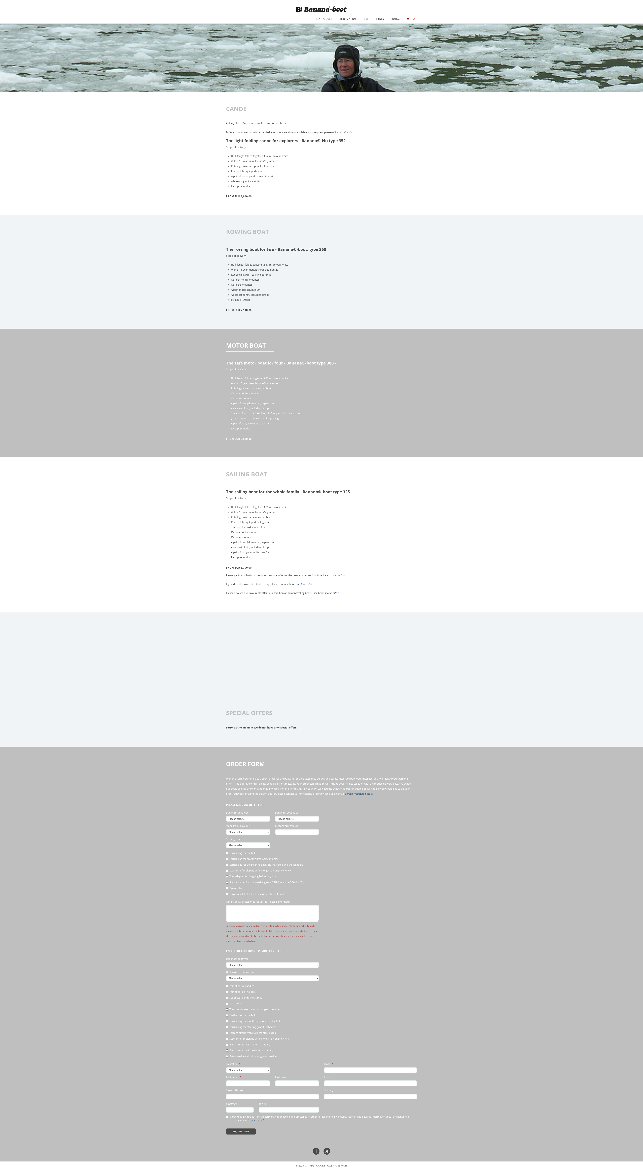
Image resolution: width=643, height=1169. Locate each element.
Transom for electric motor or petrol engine (254, 1009)
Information (347, 18)
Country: (329, 1090)
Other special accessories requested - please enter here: (258, 901)
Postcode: (231, 1103)
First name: (232, 1077)
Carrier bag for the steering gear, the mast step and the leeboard (266, 864)
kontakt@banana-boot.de (359, 793)
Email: (327, 1064)
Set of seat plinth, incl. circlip (245, 997)
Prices (380, 18)
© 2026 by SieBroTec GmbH (310, 1165)
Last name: (281, 1077)
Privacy (330, 1165)
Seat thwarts (236, 1003)
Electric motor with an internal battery (251, 1050)
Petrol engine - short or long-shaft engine (253, 1056)
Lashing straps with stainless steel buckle (252, 1032)
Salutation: (232, 1064)
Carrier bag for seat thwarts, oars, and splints (255, 1021)
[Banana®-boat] (321, 9)
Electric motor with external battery (249, 1044)
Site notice (341, 1165)
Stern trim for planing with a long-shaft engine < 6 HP (260, 870)
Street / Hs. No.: (235, 1090)
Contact (396, 18)
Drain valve (235, 888)
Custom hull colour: (286, 825)
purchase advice (305, 584)
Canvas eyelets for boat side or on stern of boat (256, 894)
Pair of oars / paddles (241, 986)
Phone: (328, 1077)
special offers (332, 593)
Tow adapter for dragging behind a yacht (252, 876)
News (366, 18)
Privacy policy (255, 1120)
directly (347, 132)
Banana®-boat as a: (286, 812)
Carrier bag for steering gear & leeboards (252, 1027)
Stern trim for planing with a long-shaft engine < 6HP (259, 1038)
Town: (262, 1103)
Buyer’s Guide (324, 18)
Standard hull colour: (238, 825)
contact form (339, 575)
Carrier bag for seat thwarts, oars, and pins (253, 858)
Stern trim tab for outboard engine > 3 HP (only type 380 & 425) (266, 882)
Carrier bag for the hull (242, 853)
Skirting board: (234, 839)
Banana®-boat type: (237, 812)
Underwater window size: (240, 972)
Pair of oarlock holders (242, 991)
